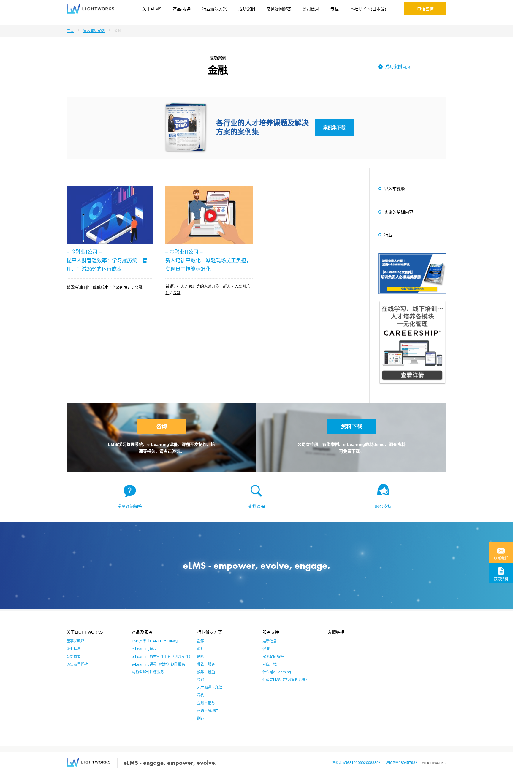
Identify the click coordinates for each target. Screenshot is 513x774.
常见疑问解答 (278, 9)
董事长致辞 (75, 641)
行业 (388, 235)
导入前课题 (394, 189)
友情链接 (336, 632)
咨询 (161, 426)
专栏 (334, 9)
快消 (200, 680)
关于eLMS (152, 9)
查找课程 (256, 506)
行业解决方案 (214, 9)
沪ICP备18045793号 (404, 763)
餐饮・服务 (206, 664)
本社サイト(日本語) (368, 9)
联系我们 (501, 558)
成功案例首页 (397, 66)
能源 (200, 641)
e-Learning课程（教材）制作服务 (158, 664)
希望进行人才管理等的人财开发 (192, 286)
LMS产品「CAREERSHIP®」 (156, 641)
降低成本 (100, 287)
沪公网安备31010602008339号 (359, 763)
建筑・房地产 (207, 711)
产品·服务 (182, 9)
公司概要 (73, 657)
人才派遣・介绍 (209, 687)
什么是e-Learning (276, 672)
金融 (138, 287)
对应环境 (269, 664)
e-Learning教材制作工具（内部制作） (162, 657)
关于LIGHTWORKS (84, 632)
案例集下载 (334, 127)
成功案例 (246, 9)
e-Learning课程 (144, 649)
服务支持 (383, 506)
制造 (200, 718)
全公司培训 (121, 287)
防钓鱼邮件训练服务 (148, 672)
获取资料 (501, 579)
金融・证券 (206, 703)
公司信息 (311, 9)
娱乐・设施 (206, 672)
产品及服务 (142, 632)
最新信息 (269, 641)
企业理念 (73, 649)
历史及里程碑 (77, 664)
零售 (200, 695)
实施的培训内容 (398, 212)
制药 (200, 657)
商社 (200, 649)
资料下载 (351, 426)
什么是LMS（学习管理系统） (285, 680)
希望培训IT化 (77, 287)
